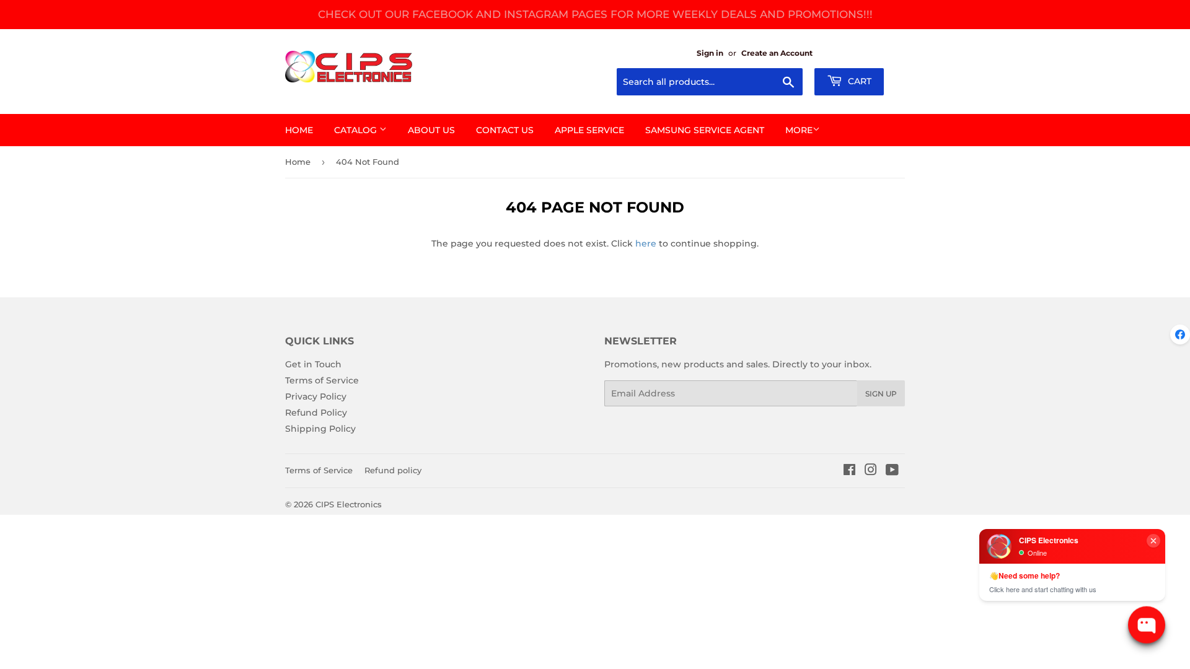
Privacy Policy (315, 396)
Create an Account (777, 53)
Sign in (710, 53)
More (799, 130)
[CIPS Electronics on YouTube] (892, 471)
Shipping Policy (320, 428)
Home (299, 130)
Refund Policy (316, 412)
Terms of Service (322, 380)
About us (431, 130)
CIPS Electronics (348, 504)
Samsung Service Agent (704, 130)
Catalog (356, 130)
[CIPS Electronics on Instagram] (871, 471)
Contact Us (505, 130)
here (645, 243)
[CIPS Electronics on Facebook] (849, 471)
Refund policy (392, 470)
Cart (858, 81)
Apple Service (589, 130)
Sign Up (881, 393)
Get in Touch (313, 364)
